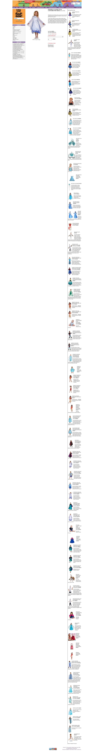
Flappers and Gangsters (17, 31)
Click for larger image (36, 39)
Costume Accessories (53, 7)
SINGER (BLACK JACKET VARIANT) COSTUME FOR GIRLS (18, 45)
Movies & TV (15, 35)
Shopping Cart (76, 1)
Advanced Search (19, 21)
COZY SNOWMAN (74, 52)
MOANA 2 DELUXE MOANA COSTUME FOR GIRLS (78, 635)
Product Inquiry (50, 45)
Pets (46, 7)
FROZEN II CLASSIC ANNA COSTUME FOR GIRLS (77, 546)
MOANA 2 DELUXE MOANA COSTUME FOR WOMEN (78, 645)
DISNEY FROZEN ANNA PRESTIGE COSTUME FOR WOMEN (76, 268)
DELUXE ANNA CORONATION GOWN (76, 109)
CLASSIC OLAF (77, 39)
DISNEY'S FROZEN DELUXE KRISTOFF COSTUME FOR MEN (75, 344)
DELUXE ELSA (75, 118)
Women (33, 7)
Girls (14, 7)
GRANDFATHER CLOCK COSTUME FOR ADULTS (17, 46)
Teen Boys (26, 7)
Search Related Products (72, 743)
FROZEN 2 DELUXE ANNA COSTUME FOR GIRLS (78, 441)
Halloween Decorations (70, 7)
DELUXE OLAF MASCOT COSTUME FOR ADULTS (76, 245)
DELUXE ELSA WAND (75, 183)
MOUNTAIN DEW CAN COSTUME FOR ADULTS (17, 48)
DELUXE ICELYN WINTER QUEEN (76, 202)
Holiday (14, 26)
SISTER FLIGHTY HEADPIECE (19, 43)
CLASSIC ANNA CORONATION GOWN (76, 30)
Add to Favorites (51, 46)
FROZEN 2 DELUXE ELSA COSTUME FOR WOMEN (77, 483)
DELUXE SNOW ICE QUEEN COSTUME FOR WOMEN (76, 258)
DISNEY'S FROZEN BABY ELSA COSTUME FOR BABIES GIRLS (79, 322)
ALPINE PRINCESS (75, 20)
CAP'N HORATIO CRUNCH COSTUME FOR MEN (18, 50)
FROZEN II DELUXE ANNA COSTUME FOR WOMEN (77, 566)
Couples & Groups (16, 30)
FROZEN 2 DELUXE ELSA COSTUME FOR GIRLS (77, 462)
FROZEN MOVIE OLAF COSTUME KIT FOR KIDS (77, 599)
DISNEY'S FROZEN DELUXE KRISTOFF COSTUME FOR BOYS (77, 332)
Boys (17, 7)
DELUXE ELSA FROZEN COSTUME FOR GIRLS (78, 176)
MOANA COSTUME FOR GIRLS (78, 653)
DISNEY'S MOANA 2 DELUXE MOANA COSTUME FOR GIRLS (76, 387)
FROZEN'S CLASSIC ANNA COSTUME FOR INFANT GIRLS (79, 613)
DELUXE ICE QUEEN (76, 193)
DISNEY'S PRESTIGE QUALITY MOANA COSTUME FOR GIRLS (78, 407)
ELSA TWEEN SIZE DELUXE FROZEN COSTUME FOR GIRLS (77, 429)
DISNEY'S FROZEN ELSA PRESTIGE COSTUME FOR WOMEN (76, 355)
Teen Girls (21, 7)
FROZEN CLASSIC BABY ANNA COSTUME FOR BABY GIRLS (79, 527)
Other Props (78, 7)
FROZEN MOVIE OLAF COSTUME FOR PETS (78, 576)
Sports (14, 27)
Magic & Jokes (61, 7)
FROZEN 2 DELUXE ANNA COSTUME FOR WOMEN (77, 452)
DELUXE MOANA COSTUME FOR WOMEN (75, 224)
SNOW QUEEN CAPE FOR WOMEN (76, 726)
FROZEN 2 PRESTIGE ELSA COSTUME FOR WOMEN (76, 515)
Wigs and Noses (15, 39)
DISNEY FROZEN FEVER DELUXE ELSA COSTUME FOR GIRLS (77, 290)
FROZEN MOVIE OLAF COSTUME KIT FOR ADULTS (77, 586)
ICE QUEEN (77, 623)
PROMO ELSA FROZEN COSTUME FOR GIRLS (76, 697)
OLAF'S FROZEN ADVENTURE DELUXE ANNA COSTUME (76, 662)
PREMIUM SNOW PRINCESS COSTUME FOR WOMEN (76, 687)
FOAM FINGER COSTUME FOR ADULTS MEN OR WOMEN (19, 56)
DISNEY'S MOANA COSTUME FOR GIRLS (76, 396)
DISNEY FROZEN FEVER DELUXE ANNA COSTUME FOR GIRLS (77, 279)
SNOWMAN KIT (77, 734)
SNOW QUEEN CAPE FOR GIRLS (77, 717)
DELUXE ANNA (75, 62)
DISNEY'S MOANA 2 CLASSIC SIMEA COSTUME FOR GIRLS (77, 376)
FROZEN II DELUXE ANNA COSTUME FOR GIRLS (77, 556)
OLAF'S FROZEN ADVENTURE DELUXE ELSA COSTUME (76, 674)
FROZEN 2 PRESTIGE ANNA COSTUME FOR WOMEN (76, 504)
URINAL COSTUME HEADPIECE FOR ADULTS (17, 55)
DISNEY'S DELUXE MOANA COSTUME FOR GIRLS (76, 303)
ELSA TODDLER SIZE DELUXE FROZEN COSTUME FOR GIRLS (77, 417)
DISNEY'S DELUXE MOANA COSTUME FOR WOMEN (76, 312)
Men (30, 7)
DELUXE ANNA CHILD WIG (77, 98)
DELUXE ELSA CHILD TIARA (78, 152)
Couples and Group (40, 7)
